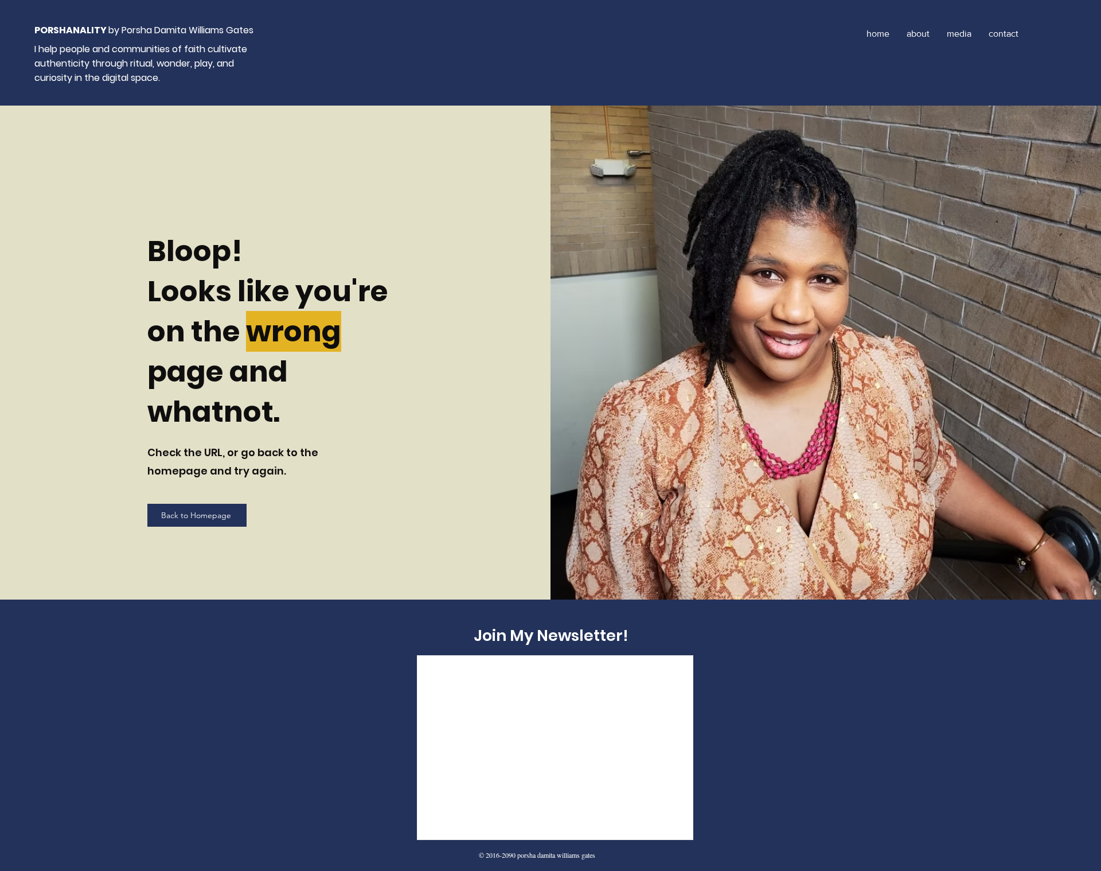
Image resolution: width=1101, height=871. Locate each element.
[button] (959, 34)
